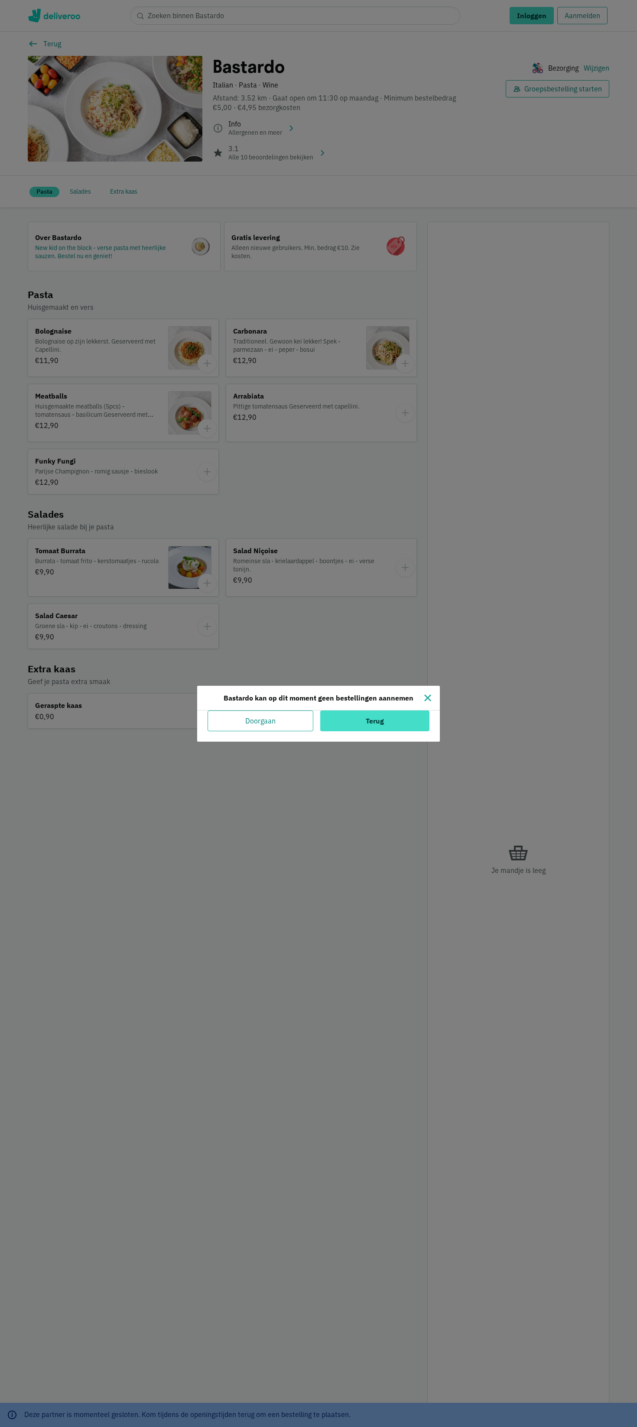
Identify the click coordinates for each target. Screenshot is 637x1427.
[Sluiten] (427, 698)
